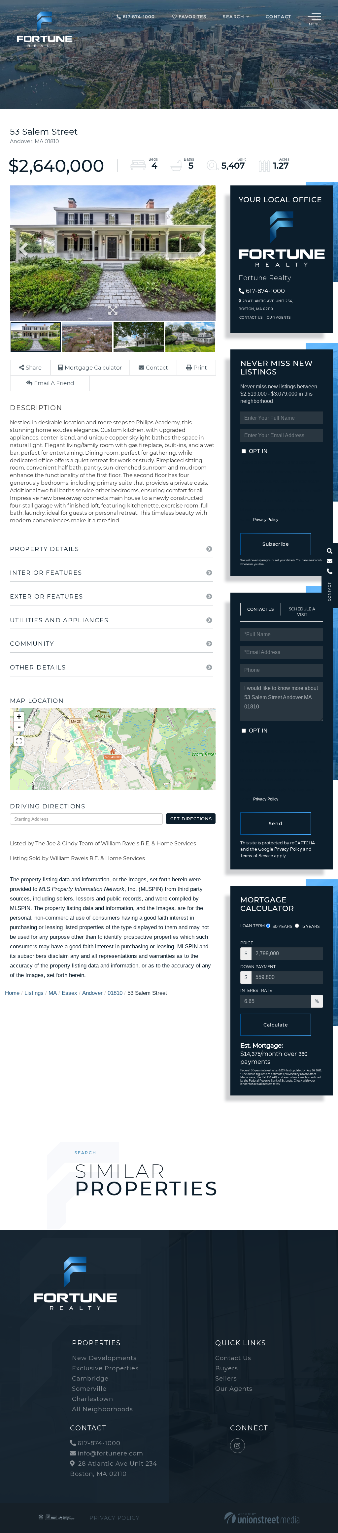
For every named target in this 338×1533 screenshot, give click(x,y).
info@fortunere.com (110, 1453)
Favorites (191, 16)
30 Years (282, 926)
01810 (115, 993)
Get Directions (191, 818)
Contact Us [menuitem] (233, 1358)
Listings (34, 993)
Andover (92, 993)
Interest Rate (256, 990)
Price (246, 942)
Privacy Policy (265, 519)
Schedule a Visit (302, 611)
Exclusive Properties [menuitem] (105, 1368)
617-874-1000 (137, 16)
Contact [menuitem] (278, 16)
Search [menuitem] (234, 16)
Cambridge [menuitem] (90, 1378)
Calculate (275, 1025)
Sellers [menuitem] (226, 1378)
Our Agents (279, 317)
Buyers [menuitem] (226, 1368)
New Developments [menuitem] (104, 1358)
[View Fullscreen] (19, 741)
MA (53, 993)
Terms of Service (256, 855)
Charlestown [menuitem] (92, 1399)
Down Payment (258, 966)
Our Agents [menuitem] (234, 1388)
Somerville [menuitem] (89, 1388)
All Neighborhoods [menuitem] (102, 1409)
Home (12, 993)
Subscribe (275, 544)
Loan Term (252, 925)
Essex (69, 993)
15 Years (310, 926)
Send (276, 824)
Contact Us (251, 317)
